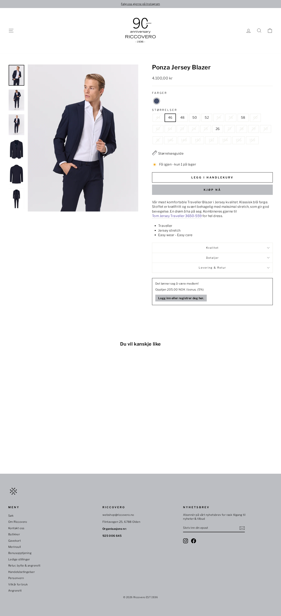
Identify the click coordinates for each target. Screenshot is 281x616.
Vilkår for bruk (18, 584)
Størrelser (164, 109)
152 (211, 140)
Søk (11, 515)
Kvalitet (212, 247)
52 (207, 118)
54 (219, 118)
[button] (156, 101)
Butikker (14, 534)
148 (184, 140)
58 (243, 118)
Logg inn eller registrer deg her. (181, 298)
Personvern (16, 578)
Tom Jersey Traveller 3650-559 (177, 216)
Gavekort (14, 540)
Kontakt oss (16, 528)
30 (265, 129)
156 (239, 140)
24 (194, 129)
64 (170, 129)
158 (252, 140)
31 (158, 140)
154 (225, 140)
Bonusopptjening (19, 553)
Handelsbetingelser (21, 571)
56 (231, 118)
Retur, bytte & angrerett (24, 565)
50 (194, 118)
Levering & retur (212, 267)
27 (230, 129)
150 (198, 140)
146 (170, 140)
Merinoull (14, 546)
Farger (159, 92)
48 (182, 118)
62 (158, 129)
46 (170, 118)
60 (255, 118)
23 (182, 129)
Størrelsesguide (170, 153)
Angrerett (15, 590)
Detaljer (212, 257)
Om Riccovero (17, 521)
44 (158, 118)
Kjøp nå (212, 189)
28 (241, 129)
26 (218, 129)
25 (206, 129)
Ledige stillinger (19, 559)
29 (254, 129)
